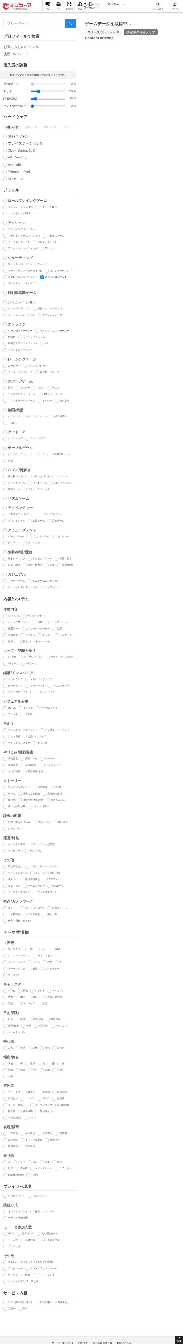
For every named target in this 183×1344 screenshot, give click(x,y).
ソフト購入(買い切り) (20, 1302)
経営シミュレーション (49, 308)
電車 (35, 1162)
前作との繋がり (16, 806)
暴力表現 (30, 1133)
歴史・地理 (14, 564)
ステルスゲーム (55, 235)
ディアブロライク (18, 692)
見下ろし (13, 907)
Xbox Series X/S (21, 150)
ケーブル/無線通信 (18, 1217)
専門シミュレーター (53, 314)
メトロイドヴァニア (41, 679)
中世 (22, 1047)
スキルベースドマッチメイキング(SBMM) (31, 1262)
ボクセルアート (49, 707)
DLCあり (63, 822)
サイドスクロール (35, 907)
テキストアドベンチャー (21, 514)
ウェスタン (14, 974)
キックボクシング (37, 416)
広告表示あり (15, 866)
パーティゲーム (16, 580)
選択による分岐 (31, 793)
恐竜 (10, 1003)
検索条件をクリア (142, 32)
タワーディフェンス (34, 336)
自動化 (24, 641)
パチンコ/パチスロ (18, 536)
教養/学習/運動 (20, 552)
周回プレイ (31, 758)
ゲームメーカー (36, 885)
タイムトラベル (16, 1031)
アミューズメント (22, 530)
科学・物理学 (35, 564)
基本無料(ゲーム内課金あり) (55, 1302)
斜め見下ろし (59, 907)
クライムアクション (19, 241)
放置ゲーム (14, 628)
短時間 (11, 799)
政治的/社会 (46, 1111)
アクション (17, 222)
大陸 (10, 1069)
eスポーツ (58, 885)
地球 (22, 1069)
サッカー (25, 387)
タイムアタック (51, 764)
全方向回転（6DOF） (20, 920)
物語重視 (42, 787)
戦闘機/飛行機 (16, 1174)
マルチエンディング (19, 787)
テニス (56, 387)
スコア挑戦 (14, 771)
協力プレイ (28, 1233)
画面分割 (52, 914)
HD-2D (12, 707)
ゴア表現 (13, 1133)
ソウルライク (15, 679)
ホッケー (47, 400)
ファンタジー (15, 949)
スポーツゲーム (20, 381)
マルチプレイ (40, 1195)
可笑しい (13, 1098)
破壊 (10, 641)
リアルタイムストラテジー (54, 330)
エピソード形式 (41, 806)
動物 (25, 990)
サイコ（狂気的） (18, 1104)
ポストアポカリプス (19, 955)
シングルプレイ (16, 1195)
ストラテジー (18, 324)
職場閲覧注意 (32, 879)
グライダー (66, 1168)
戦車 (47, 1162)
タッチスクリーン (47, 891)
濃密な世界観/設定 (33, 799)
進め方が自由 (58, 799)
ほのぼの (62, 1091)
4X (46, 343)
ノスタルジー (52, 968)
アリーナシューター (39, 628)
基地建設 (55, 1019)
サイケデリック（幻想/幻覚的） (52, 1104)
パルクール (66, 635)
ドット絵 (28, 707)
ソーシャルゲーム (18, 872)
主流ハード (12, 127)
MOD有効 (35, 850)
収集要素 (13, 758)
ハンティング (15, 438)
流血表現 (30, 1146)
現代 (47, 1047)
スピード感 (14, 1091)
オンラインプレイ (18, 1211)
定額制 (11, 1308)
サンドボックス (36, 615)
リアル (36, 962)
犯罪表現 (13, 1146)
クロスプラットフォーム (43, 1268)
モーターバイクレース (20, 372)
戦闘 (59, 628)
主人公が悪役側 (53, 996)
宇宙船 (34, 1174)
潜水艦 (24, 1168)
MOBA (12, 336)
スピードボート (43, 1168)
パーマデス (51, 758)
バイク (21, 1162)
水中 (10, 1076)
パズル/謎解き (19, 470)
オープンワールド (33, 657)
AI (61, 962)
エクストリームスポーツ (21, 400)
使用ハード (31, 127)
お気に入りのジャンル (21, 46)
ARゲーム (31, 663)
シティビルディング (19, 308)
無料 (25, 1308)
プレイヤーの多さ (15, 105)
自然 (47, 1069)
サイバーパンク (16, 962)
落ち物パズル (15, 476)
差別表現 (13, 1139)
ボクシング (14, 416)
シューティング (20, 257)
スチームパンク (16, 968)
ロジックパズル (63, 482)
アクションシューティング (22, 248)
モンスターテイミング (57, 730)
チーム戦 (13, 1239)
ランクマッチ (15, 1268)
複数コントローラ (45, 1211)
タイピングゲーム (42, 558)
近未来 (60, 1047)
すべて (66, 127)
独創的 (60, 1098)
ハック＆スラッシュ (19, 622)
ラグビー (64, 400)
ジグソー (62, 476)
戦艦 (10, 1168)
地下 (32, 1063)
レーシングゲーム (22, 359)
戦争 (10, 1019)
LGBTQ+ (52, 879)
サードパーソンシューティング (25, 270)
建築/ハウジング (37, 736)
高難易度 (13, 635)
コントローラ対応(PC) (47, 872)
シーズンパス (15, 828)
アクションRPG (48, 206)
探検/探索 (30, 764)
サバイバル (14, 615)
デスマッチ (14, 1246)
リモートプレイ (46, 1274)
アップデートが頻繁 (44, 844)
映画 (35, 968)
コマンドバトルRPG (19, 213)
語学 (52, 564)
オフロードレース (50, 372)
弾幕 (39, 622)
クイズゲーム (52, 587)
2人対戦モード (50, 1233)
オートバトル (42, 641)
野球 (10, 387)
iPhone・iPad (19, 172)
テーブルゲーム (20, 447)
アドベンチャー (20, 507)
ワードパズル (40, 482)
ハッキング (62, 1025)
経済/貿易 (38, 1019)
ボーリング (34, 542)
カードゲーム (37, 454)
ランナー (50, 248)
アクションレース (37, 365)
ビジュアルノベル (52, 514)
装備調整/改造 (35, 771)
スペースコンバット (56, 276)
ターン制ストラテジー (20, 330)
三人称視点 (34, 914)
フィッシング (37, 438)
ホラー (44, 949)
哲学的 (11, 1111)
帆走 (59, 1162)
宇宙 (35, 1069)
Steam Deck (18, 136)
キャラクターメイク (19, 742)
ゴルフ (41, 387)
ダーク (46, 1098)
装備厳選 (13, 764)
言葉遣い (64, 1133)
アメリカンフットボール (21, 394)
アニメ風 (13, 714)
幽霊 (22, 996)
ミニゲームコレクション (46, 580)
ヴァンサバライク (45, 692)
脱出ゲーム (14, 489)
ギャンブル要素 (33, 1139)
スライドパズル (16, 482)
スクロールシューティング (22, 276)
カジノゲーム (43, 536)
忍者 (44, 1003)
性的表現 (47, 1133)
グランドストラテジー (20, 349)
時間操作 (43, 1025)
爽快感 (46, 1091)
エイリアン (58, 990)
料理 (28, 1025)
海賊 (35, 996)
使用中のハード (15, 54)
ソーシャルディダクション (22, 587)
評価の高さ (10, 98)
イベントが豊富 (16, 844)
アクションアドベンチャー (22, 229)
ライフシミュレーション (21, 314)
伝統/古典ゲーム (61, 454)
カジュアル (17, 574)
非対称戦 (30, 1239)
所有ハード (50, 127)
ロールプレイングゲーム (27, 200)
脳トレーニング (16, 558)
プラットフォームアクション (24, 235)
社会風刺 (28, 1111)
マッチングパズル (40, 476)
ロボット (40, 990)
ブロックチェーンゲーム (43, 866)
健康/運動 (67, 564)
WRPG (11, 793)
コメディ (30, 1098)
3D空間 (12, 657)
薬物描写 (55, 1139)
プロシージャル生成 (62, 657)
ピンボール (64, 536)
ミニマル (30, 635)
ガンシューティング (61, 270)
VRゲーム (13, 663)
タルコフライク (60, 685)
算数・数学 (66, 558)
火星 (59, 1069)
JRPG (58, 787)
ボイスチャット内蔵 (19, 1274)
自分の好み (10, 83)
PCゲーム (15, 179)
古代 (10, 1047)
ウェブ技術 (14, 885)
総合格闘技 (61, 416)
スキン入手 (45, 822)
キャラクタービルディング (22, 730)
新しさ (7, 91)
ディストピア (44, 955)
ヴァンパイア (27, 1003)
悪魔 (10, 996)
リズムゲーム (18, 498)
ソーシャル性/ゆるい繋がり (23, 1281)
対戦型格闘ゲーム (22, 292)
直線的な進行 (54, 793)
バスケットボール (52, 394)
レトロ (32, 1117)
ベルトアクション (47, 241)
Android (14, 164)
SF (31, 949)
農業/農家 (13, 1025)
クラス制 (42, 742)
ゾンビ (11, 990)
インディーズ (15, 850)
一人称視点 (14, 914)
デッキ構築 (14, 736)
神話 (57, 949)
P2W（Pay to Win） (19, 822)
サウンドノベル (16, 520)
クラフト (47, 635)
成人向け (13, 879)
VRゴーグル (17, 157)
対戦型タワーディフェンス (22, 343)
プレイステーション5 (25, 143)
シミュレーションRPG (20, 206)
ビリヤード (14, 542)
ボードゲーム (15, 454)
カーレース (14, 365)
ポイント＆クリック (39, 489)
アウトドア (17, 432)
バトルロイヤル (58, 622)
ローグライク (15, 685)
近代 (35, 1047)
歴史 (49, 962)
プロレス (13, 422)
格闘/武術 (15, 410)
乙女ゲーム (58, 520)
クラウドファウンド (19, 891)
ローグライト (37, 685)
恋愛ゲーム (39, 520)
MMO (11, 1233)
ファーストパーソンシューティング (27, 264)
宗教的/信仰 (14, 1117)
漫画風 (29, 714)
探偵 (22, 1019)
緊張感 (31, 1091)
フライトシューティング (21, 283)
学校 (10, 1063)
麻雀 (10, 460)
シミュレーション (22, 302)
